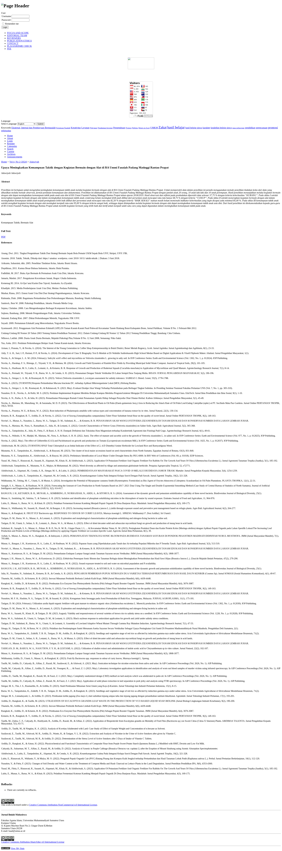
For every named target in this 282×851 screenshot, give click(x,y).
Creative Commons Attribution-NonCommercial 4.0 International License (63, 805)
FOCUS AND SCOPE (18, 33)
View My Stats (17, 848)
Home (10, 135)
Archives (11, 154)
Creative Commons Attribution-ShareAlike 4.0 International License (32, 842)
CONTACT (12, 43)
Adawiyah (34, 162)
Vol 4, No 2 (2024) (18, 162)
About (10, 138)
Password (6, 20)
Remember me (12, 23)
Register (11, 143)
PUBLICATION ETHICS (19, 41)
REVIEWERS (14, 38)
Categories (12, 146)
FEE (9, 48)
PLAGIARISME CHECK (19, 46)
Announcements (14, 157)
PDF (3, 237)
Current (10, 151)
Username (6, 16)
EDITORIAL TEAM (17, 35)
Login (10, 141)
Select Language (9, 123)
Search (10, 149)
